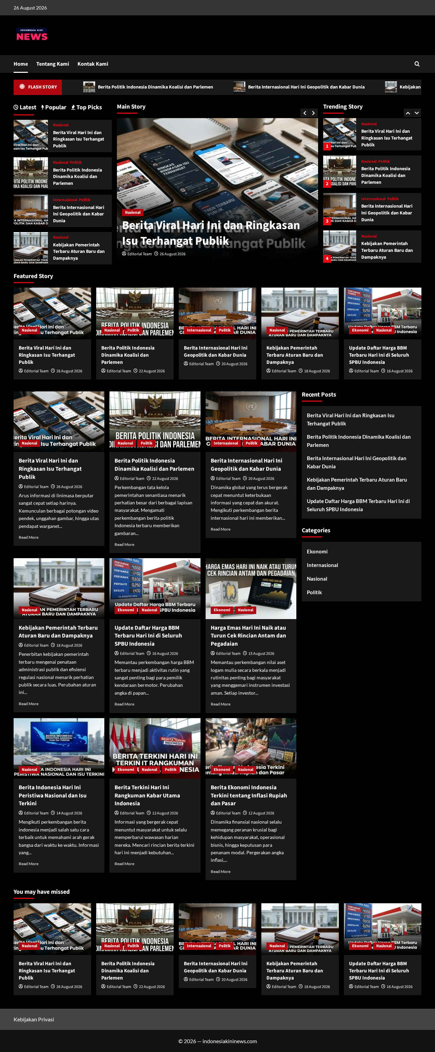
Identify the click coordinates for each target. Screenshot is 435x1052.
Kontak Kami (92, 64)
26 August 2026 (173, 254)
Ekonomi (369, 236)
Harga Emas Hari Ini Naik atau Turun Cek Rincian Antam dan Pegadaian (248, 636)
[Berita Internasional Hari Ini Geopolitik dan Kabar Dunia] (339, 172)
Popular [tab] (55, 107)
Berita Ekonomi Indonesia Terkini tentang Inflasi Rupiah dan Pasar (249, 795)
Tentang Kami (52, 64)
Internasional (373, 161)
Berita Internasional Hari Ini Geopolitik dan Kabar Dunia (266, 87)
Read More (28, 537)
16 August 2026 (400, 371)
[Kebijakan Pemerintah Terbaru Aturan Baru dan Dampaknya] (339, 209)
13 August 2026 (165, 813)
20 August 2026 (234, 364)
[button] (417, 64)
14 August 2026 (69, 813)
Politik (384, 124)
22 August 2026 (152, 371)
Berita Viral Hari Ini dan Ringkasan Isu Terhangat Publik (211, 233)
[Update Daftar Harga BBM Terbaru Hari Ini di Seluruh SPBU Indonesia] (339, 246)
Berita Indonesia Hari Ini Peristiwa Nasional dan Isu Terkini (53, 795)
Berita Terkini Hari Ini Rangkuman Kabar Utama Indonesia (147, 795)
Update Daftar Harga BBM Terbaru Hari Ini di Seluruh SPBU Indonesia (387, 250)
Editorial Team (139, 254)
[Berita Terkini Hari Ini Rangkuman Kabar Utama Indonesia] (154, 748)
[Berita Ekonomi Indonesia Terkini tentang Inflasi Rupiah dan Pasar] (251, 748)
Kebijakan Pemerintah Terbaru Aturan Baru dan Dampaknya (387, 213)
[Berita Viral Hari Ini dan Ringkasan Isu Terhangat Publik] (31, 135)
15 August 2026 (261, 654)
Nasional (132, 212)
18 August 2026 (317, 371)
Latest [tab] (27, 107)
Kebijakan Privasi (34, 1019)
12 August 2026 (261, 813)
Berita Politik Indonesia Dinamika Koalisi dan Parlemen (115, 87)
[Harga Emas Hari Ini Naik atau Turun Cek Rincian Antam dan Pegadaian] (251, 588)
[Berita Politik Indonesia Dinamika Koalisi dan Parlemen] (339, 134)
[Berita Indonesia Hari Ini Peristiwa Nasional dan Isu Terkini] (59, 748)
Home (21, 64)
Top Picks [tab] (88, 107)
